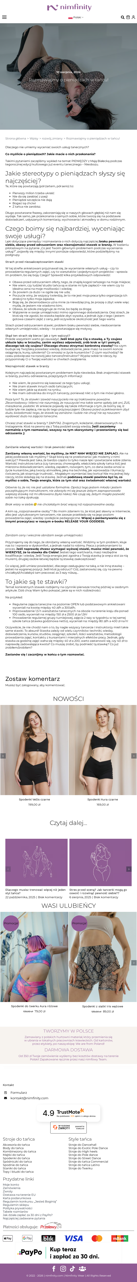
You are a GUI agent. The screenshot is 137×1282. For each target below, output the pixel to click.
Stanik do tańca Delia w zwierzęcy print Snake (34, 1006)
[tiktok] (72, 1269)
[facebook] (54, 1269)
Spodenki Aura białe (34, 799)
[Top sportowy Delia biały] (103, 706)
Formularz (19, 1093)
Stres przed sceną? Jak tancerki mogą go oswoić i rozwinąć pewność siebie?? (98, 891)
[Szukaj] (122, 17)
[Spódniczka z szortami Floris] (103, 913)
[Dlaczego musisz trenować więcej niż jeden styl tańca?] (36, 862)
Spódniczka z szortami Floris (102, 1006)
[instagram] (63, 1269)
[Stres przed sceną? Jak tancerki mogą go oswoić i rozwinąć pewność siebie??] (100, 862)
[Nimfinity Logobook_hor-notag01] (69, 5)
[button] (3, 756)
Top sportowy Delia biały (103, 799)
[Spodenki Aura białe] (34, 706)
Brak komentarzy (50, 897)
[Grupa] (82, 1269)
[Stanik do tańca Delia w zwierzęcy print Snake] (34, 913)
